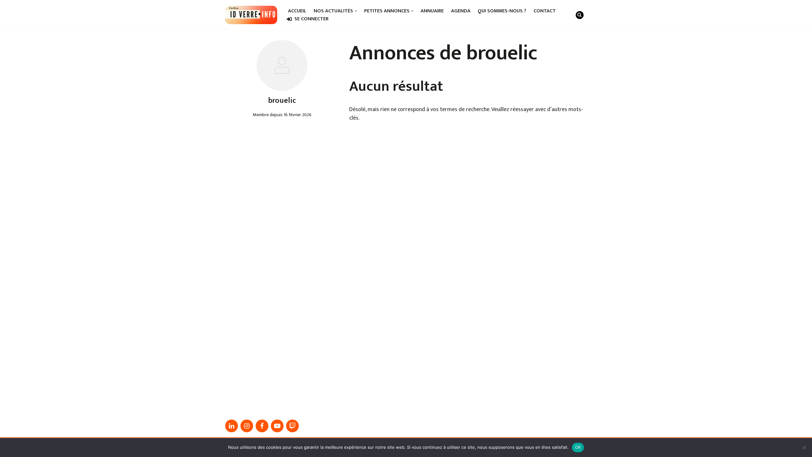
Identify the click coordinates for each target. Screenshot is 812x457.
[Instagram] (246, 426)
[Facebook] (262, 426)
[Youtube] (277, 426)
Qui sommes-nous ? (502, 11)
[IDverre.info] (251, 15)
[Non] (804, 447)
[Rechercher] (580, 15)
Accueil (297, 11)
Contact (545, 11)
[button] (356, 11)
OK (578, 447)
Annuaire (432, 11)
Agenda (460, 11)
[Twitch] (292, 426)
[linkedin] (231, 426)
